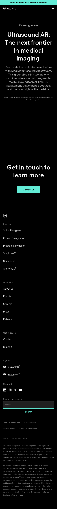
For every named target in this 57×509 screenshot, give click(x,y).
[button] (53, 9)
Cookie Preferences (28, 428)
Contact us (28, 189)
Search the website (13, 399)
